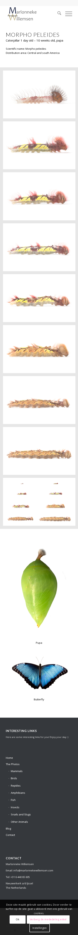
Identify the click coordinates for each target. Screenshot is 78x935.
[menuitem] (57, 14)
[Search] (57, 14)
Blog (8, 828)
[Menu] (66, 14)
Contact (10, 835)
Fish (13, 800)
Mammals (17, 771)
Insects (15, 807)
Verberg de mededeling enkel (48, 919)
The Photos (13, 764)
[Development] (32, 14)
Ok (17, 919)
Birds (14, 778)
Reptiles (16, 785)
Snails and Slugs (21, 814)
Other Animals (19, 822)
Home (9, 758)
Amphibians (18, 793)
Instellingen (39, 928)
